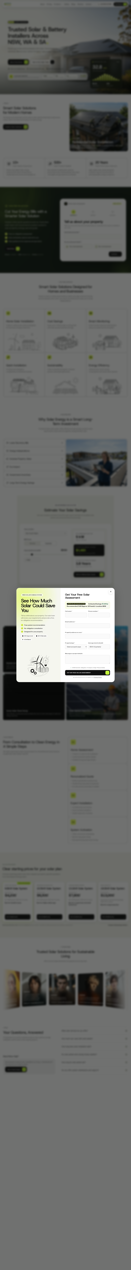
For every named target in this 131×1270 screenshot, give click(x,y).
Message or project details (73, 653)
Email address (70, 622)
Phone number (93, 611)
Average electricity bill (95, 643)
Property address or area (73, 632)
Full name (68, 611)
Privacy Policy (98, 677)
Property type (70, 643)
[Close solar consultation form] (111, 592)
